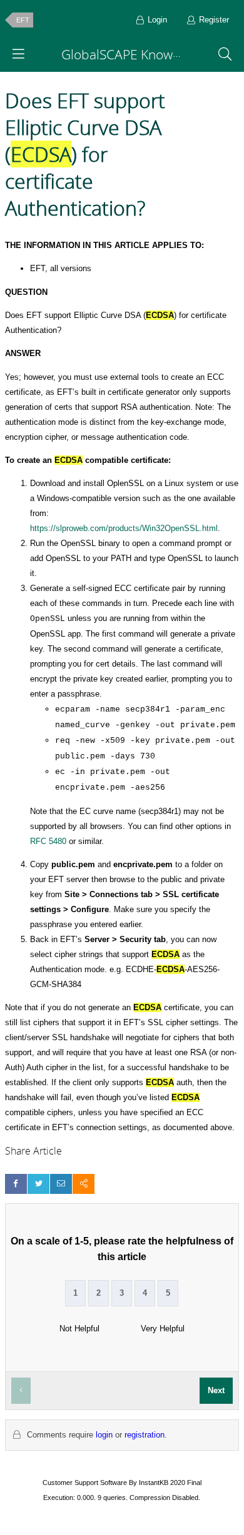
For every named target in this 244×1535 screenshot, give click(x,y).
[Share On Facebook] (16, 1183)
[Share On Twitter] (38, 1183)
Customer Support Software (85, 1482)
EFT (22, 20)
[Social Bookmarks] (83, 1183)
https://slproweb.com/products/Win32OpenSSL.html (124, 528)
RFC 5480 (49, 841)
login (104, 1434)
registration (145, 1434)
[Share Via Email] (61, 1183)
